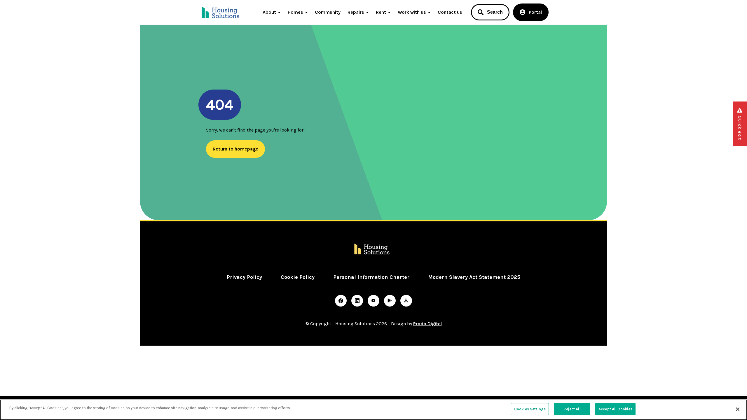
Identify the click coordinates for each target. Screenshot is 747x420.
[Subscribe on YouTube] (373, 301)
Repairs (356, 12)
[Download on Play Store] (390, 301)
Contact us (450, 12)
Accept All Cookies (615, 409)
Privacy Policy (244, 277)
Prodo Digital (427, 323)
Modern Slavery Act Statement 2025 (474, 277)
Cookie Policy (298, 277)
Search (495, 12)
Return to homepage (235, 149)
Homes (295, 12)
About (269, 12)
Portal (535, 12)
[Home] (221, 12)
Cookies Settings (530, 409)
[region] (373, 409)
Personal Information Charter (371, 277)
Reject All (571, 409)
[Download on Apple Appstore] (406, 301)
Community (328, 12)
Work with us (412, 12)
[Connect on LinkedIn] (357, 301)
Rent (381, 12)
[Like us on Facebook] (341, 301)
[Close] (737, 409)
